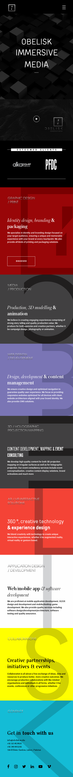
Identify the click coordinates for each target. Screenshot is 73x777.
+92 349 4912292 (14, 747)
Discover (21, 261)
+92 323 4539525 (14, 744)
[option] (22, 164)
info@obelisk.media (16, 740)
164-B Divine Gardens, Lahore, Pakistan (24, 750)
